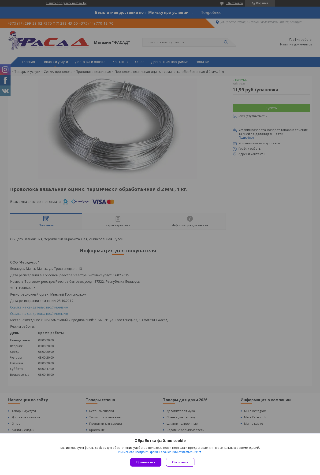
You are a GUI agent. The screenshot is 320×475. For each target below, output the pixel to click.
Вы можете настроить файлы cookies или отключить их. (158, 452)
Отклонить (180, 462)
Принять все (145, 462)
